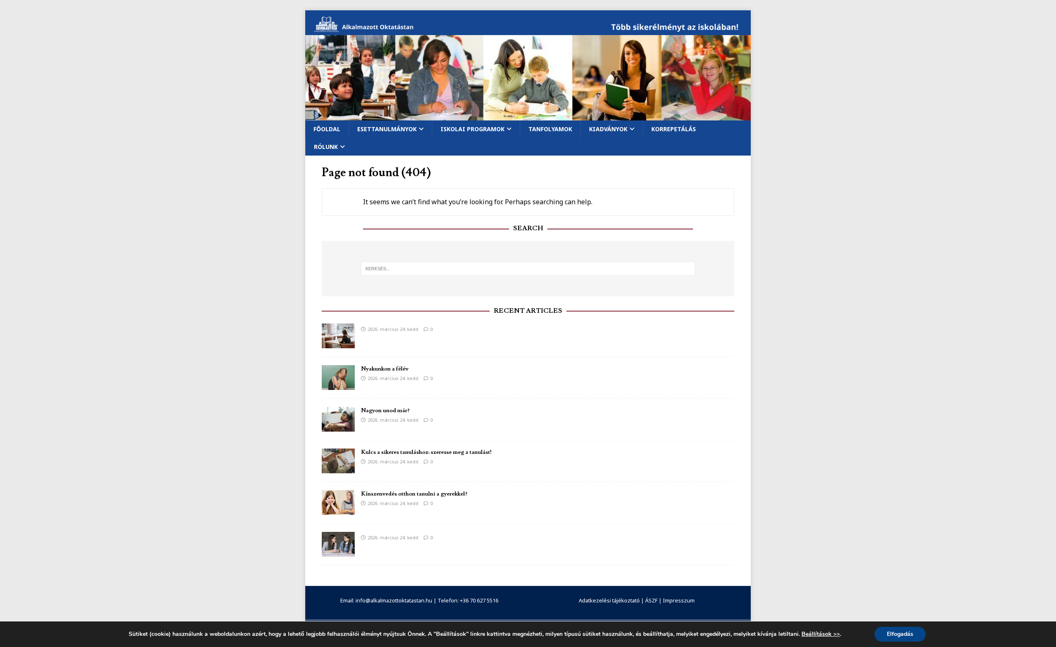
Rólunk (326, 147)
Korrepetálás (673, 129)
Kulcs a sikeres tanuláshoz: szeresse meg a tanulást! (426, 452)
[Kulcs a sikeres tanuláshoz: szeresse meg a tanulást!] (338, 468)
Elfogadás (900, 634)
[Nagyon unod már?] (338, 426)
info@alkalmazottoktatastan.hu (394, 600)
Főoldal (327, 129)
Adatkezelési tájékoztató (609, 600)
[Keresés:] (528, 269)
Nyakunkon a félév (384, 369)
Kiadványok (608, 129)
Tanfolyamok (550, 129)
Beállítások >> (820, 634)
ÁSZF (651, 600)
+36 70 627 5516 (479, 600)
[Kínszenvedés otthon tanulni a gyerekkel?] (338, 510)
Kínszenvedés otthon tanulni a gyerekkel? (414, 494)
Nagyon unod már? (385, 410)
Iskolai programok (472, 129)
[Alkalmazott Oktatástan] (528, 30)
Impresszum (679, 600)
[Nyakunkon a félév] (338, 385)
